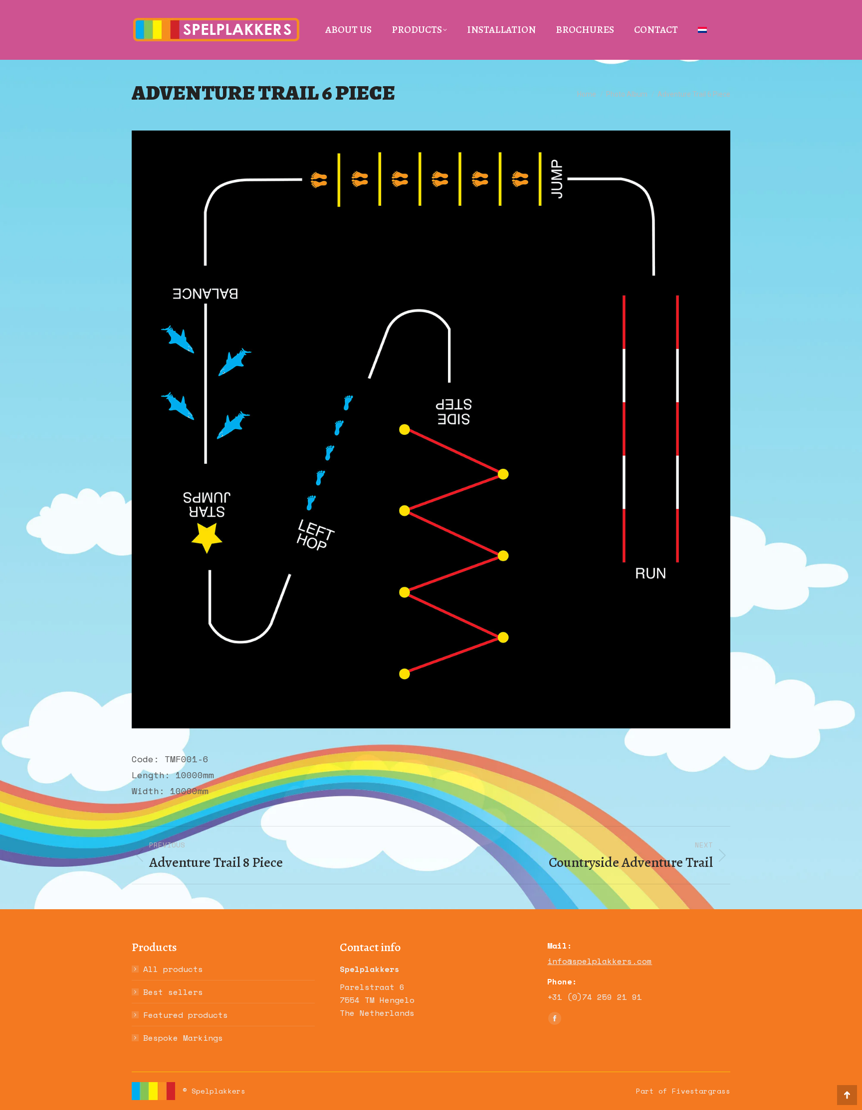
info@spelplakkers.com (599, 961)
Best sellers (173, 992)
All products (173, 969)
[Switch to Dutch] (702, 30)
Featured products (185, 1015)
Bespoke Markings (183, 1038)
